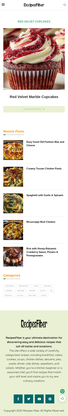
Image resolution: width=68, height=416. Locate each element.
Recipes (8, 295)
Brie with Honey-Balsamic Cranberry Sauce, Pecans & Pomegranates (42, 252)
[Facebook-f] (18, 398)
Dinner (32, 291)
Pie (51, 291)
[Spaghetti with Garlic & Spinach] (13, 203)
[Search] (64, 5)
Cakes (36, 286)
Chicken (47, 286)
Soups (43, 295)
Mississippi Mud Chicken (40, 221)
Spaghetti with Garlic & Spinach (44, 195)
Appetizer (9, 286)
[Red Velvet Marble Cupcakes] (34, 59)
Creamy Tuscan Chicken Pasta (43, 168)
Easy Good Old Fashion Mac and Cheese (45, 143)
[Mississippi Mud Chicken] (13, 230)
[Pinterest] (49, 398)
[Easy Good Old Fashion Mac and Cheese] (13, 150)
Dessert (20, 291)
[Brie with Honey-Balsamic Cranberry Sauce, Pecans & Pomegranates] (13, 257)
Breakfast (23, 286)
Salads (20, 295)
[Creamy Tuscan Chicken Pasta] (13, 177)
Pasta (42, 291)
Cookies (8, 291)
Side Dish (32, 295)
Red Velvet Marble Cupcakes (34, 97)
